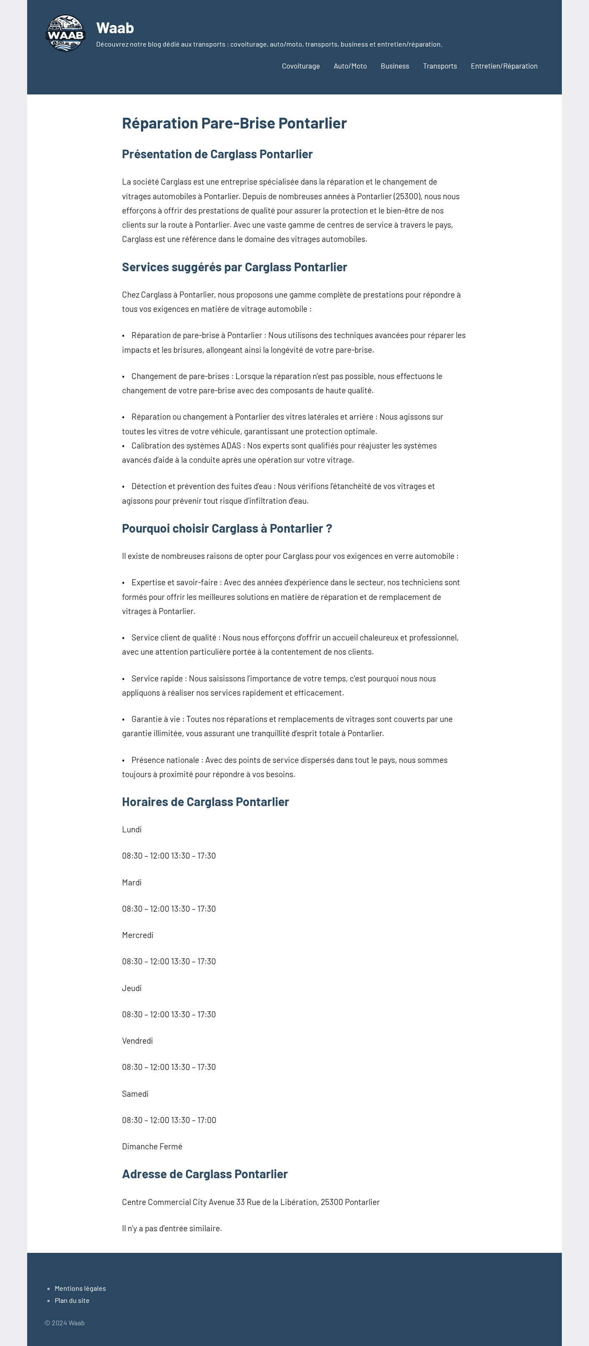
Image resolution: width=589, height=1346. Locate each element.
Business (395, 65)
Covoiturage (301, 65)
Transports (440, 65)
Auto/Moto (350, 65)
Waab (115, 27)
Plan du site (72, 1300)
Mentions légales (80, 1288)
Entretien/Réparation (504, 65)
